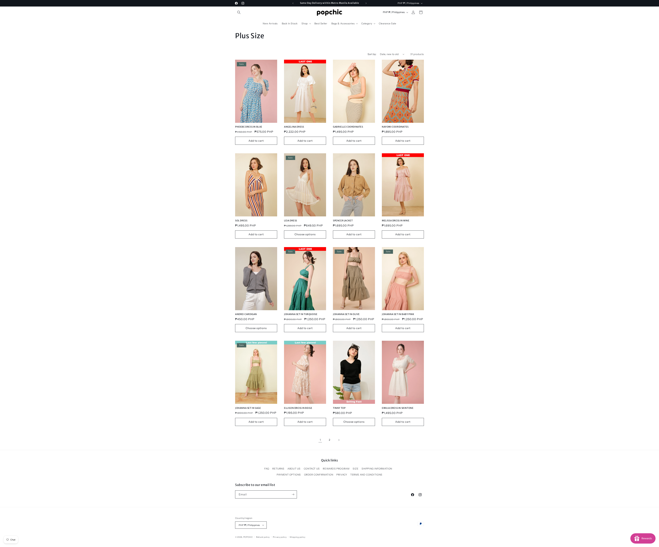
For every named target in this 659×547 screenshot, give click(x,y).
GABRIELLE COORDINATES (348, 127)
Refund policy (263, 537)
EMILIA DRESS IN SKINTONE (397, 408)
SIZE (355, 468)
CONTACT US (312, 468)
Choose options (305, 234)
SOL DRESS (241, 220)
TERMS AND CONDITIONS (366, 474)
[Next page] (339, 440)
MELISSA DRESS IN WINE (395, 220)
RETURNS (278, 468)
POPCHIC (248, 537)
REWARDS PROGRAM (336, 468)
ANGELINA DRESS (294, 127)
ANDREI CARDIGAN (246, 314)
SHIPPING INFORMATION (377, 468)
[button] (239, 12)
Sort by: (372, 54)
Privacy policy (280, 537)
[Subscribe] (293, 494)
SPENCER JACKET (343, 220)
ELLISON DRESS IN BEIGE (298, 408)
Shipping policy (297, 537)
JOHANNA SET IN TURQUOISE (300, 314)
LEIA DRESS (290, 220)
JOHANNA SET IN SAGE (248, 408)
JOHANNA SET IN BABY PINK (398, 314)
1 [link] (320, 440)
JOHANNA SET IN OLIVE (346, 314)
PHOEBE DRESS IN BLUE (248, 127)
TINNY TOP (339, 408)
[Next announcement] (366, 3)
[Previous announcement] (293, 3)
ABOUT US (293, 468)
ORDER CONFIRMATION (318, 474)
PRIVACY (341, 474)
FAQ (266, 468)
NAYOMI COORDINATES (395, 127)
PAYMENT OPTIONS (289, 474)
